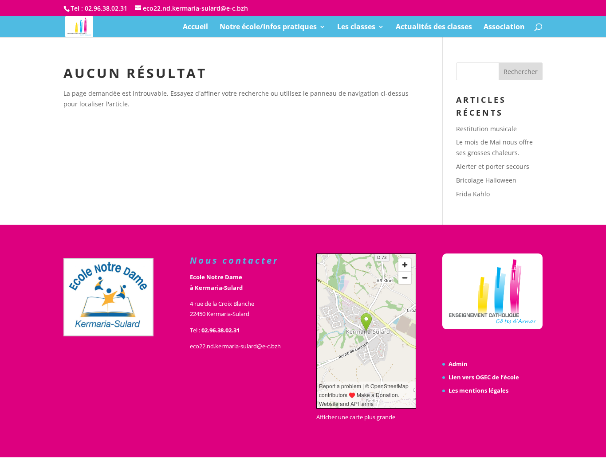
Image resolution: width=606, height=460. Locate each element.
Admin (458, 364)
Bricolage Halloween (486, 180)
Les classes (356, 27)
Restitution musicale (486, 129)
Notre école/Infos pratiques (268, 27)
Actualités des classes (434, 27)
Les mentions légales (478, 390)
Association (504, 27)
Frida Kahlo (473, 194)
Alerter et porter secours (492, 166)
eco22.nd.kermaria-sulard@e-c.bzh (235, 346)
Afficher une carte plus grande (355, 417)
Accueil (195, 27)
